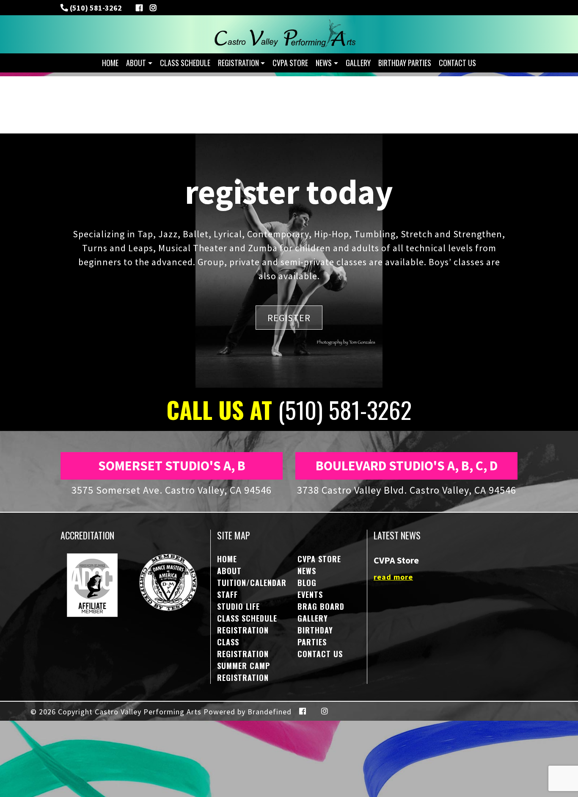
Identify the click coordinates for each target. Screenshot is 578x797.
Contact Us (457, 62)
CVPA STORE (290, 62)
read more (393, 577)
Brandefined (270, 711)
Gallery (358, 62)
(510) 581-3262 (95, 8)
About (136, 62)
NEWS (324, 62)
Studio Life (238, 606)
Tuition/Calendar (251, 582)
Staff (227, 594)
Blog (307, 582)
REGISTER (289, 317)
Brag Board (320, 606)
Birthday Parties (404, 62)
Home (110, 62)
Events (310, 594)
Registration (238, 62)
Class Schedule (185, 62)
